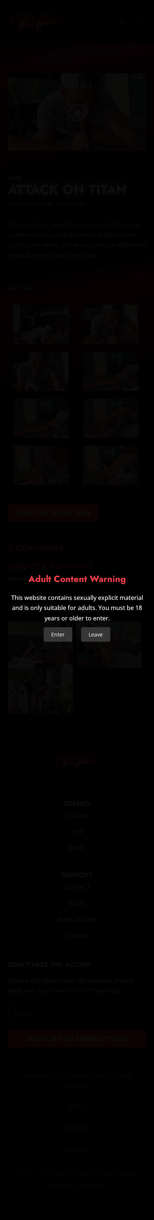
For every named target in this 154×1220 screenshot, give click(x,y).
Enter (58, 634)
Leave (96, 634)
